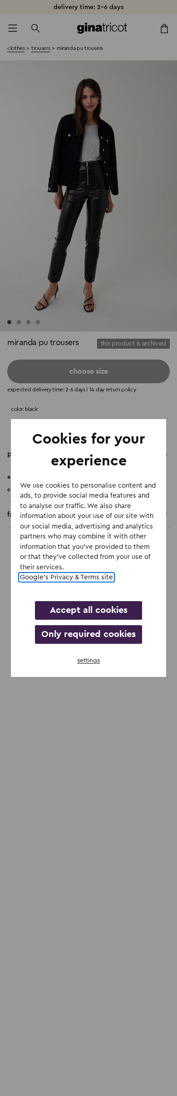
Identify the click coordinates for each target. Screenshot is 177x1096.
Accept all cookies (89, 610)
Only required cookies (88, 634)
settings (88, 660)
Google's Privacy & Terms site (66, 577)
